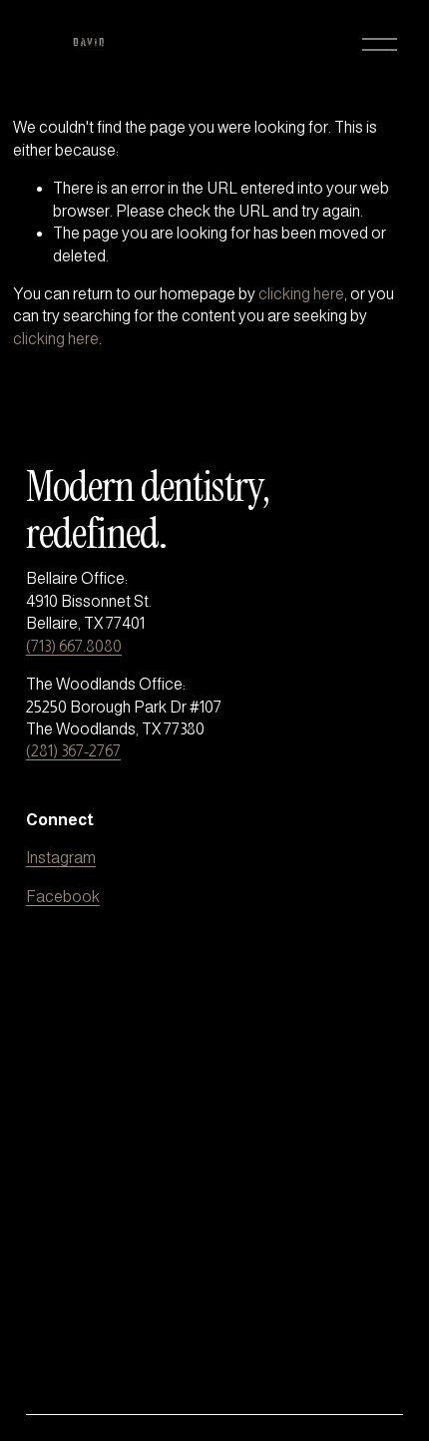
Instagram (61, 857)
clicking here (301, 293)
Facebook (63, 896)
